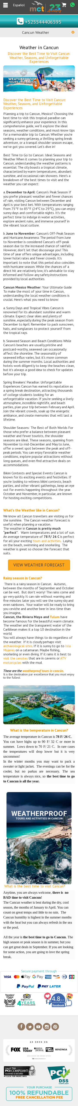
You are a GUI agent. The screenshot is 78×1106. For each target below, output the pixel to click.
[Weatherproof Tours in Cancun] (39, 79)
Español (19, 5)
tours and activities (47, 541)
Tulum (55, 617)
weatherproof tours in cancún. (43, 671)
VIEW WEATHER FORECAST (39, 565)
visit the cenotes (15, 658)
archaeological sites (17, 646)
